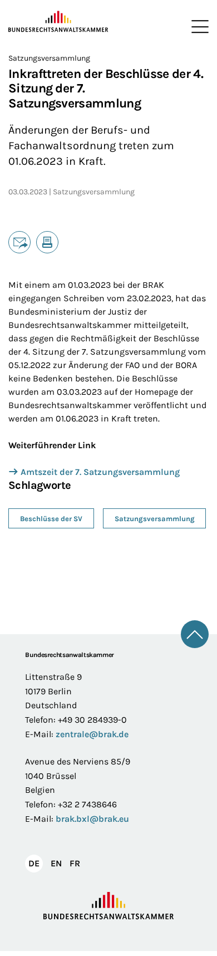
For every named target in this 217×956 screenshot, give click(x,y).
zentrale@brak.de (92, 734)
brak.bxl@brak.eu (92, 818)
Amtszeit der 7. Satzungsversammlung (100, 472)
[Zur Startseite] (58, 22)
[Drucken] (47, 242)
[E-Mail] (19, 242)
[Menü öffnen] (197, 27)
